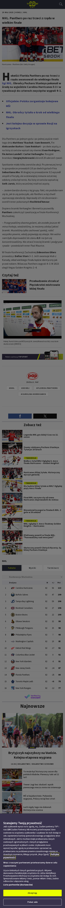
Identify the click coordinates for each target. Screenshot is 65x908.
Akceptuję (32, 893)
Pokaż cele (32, 902)
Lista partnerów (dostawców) (18, 884)
